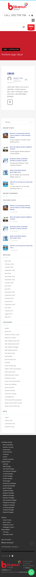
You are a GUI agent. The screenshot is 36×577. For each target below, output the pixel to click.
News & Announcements (12, 381)
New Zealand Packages (10, 500)
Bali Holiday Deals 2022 (12, 341)
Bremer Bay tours (10, 359)
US (31, 27)
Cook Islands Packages (9, 471)
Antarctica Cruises (10, 338)
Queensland (6, 449)
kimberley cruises (10, 378)
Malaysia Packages (8, 493)
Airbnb (7, 328)
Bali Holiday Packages (11, 347)
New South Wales (8, 445)
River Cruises (7, 522)
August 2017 (9, 314)
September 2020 (10, 304)
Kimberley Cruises (8, 525)
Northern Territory (8, 447)
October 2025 (9, 267)
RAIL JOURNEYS (5, 529)
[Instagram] (32, 15)
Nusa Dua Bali (9, 387)
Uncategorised (9, 397)
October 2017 (9, 311)
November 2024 (10, 280)
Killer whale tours (10, 372)
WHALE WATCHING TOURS (13, 403)
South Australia (7, 452)
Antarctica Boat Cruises (12, 334)
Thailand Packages (8, 510)
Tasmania (6, 454)
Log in (7, 417)
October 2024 (9, 283)
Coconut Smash (23, 572)
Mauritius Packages (8, 498)
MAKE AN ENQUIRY (8, 543)
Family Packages (7, 478)
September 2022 (10, 295)
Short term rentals (10, 394)
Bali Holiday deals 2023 (12, 344)
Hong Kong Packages (9, 486)
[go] (30, 122)
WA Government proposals (13, 400)
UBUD (10, 73)
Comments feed (10, 423)
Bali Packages (7, 466)
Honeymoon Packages (9, 483)
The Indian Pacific (8, 534)
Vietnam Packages (8, 512)
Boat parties (8, 356)
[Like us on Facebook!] (9, 555)
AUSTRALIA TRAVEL (6, 442)
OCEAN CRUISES (10, 390)
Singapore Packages (9, 505)
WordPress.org (9, 427)
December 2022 (10, 292)
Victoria (5, 457)
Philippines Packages (9, 502)
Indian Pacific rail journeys (13, 369)
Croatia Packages (8, 474)
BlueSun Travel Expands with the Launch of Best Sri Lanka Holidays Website (20, 135)
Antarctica (8, 331)
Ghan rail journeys (10, 366)
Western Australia (8, 459)
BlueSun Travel (18, 78)
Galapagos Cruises (8, 527)
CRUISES (7, 362)
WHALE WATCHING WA (12, 406)
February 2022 (9, 298)
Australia (5, 464)
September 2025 (10, 270)
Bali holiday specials (11, 350)
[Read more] (10, 104)
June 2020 (8, 308)
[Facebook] (29, 15)
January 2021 (9, 301)
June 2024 (8, 286)
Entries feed (8, 420)
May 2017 (8, 317)
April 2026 (8, 261)
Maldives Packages (8, 495)
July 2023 (7, 289)
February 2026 (9, 264)
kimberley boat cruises (12, 375)
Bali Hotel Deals (10, 353)
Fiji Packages (6, 481)
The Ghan (6, 532)
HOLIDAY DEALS (5, 461)
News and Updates (11, 384)
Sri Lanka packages (8, 507)
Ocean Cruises (7, 520)
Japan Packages (7, 488)
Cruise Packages (8, 476)
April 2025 (8, 273)
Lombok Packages (8, 490)
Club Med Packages (8, 469)
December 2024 (10, 276)
